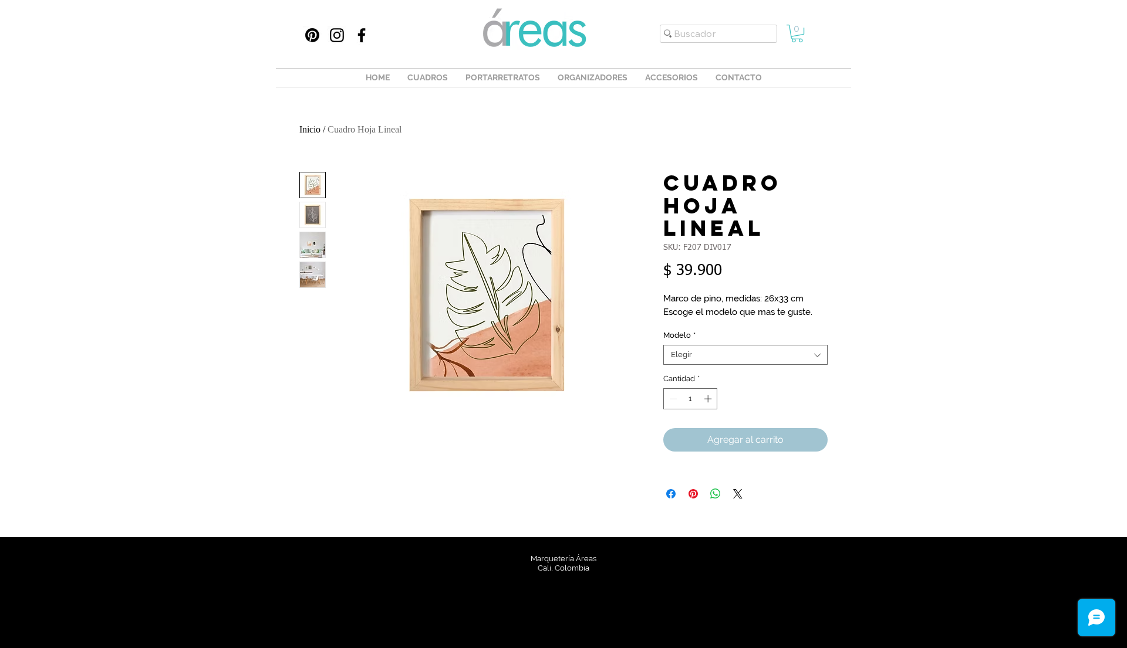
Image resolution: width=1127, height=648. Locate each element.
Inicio (309, 129)
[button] (797, 33)
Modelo (679, 335)
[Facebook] (361, 35)
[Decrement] (672, 399)
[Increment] (709, 399)
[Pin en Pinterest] (693, 494)
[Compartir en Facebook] (671, 494)
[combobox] (745, 355)
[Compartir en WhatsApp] (715, 494)
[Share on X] (738, 494)
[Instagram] (337, 35)
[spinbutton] (690, 399)
